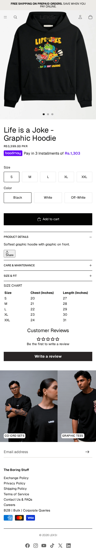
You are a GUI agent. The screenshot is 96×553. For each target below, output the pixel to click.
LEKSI (53, 535)
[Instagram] (35, 545)
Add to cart (51, 219)
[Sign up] (87, 452)
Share (10, 255)
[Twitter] (60, 545)
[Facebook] (27, 545)
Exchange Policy (16, 478)
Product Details (16, 237)
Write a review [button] (48, 356)
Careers (9, 505)
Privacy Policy (14, 483)
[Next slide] (87, 406)
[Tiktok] (52, 545)
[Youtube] (44, 545)
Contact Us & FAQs (18, 499)
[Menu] (5, 17)
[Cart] (90, 17)
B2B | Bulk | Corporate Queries (27, 510)
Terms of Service (16, 494)
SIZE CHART (13, 285)
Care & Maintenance (19, 265)
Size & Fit (10, 276)
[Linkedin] (68, 545)
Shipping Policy (15, 489)
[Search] (15, 17)
